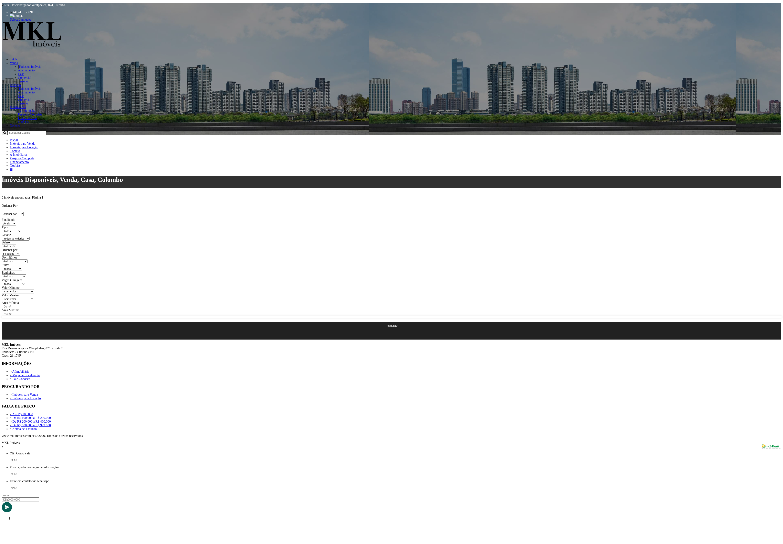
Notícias (23, 121)
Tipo (5, 227)
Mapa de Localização (25, 375)
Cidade (6, 234)
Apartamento (26, 70)
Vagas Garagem (12, 280)
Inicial (14, 59)
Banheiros (8, 272)
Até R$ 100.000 (21, 414)
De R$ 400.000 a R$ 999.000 (30, 425)
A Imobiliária (27, 110)
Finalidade (8, 219)
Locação (15, 85)
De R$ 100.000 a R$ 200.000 (30, 418)
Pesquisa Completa (30, 114)
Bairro (6, 242)
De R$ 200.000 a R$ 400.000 (30, 421)
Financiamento (27, 118)
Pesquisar (391, 325)
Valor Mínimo (11, 287)
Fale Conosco (20, 379)
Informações (18, 107)
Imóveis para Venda (22, 143)
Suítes (5, 265)
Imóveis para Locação (24, 147)
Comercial (24, 77)
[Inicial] (32, 47)
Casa (21, 74)
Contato (15, 125)
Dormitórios (9, 257)
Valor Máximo (11, 295)
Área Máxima (10, 310)
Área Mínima (10, 302)
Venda (14, 63)
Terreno (23, 81)
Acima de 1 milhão (23, 429)
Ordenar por (9, 250)
